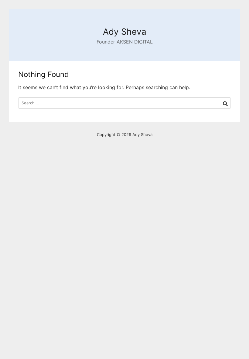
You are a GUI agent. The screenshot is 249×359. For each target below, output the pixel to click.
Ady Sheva (124, 31)
